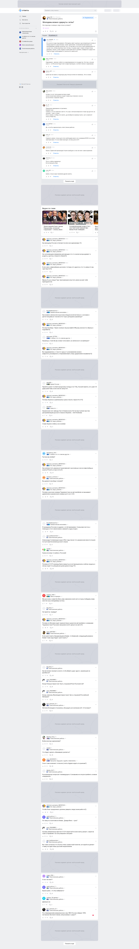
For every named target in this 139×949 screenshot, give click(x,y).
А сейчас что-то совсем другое (60, 338)
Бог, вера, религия (55, 240)
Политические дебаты (56, 19)
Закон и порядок (55, 596)
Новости (53, 408)
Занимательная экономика (58, 312)
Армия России (54, 384)
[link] (54, 223)
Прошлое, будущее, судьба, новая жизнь (63, 761)
